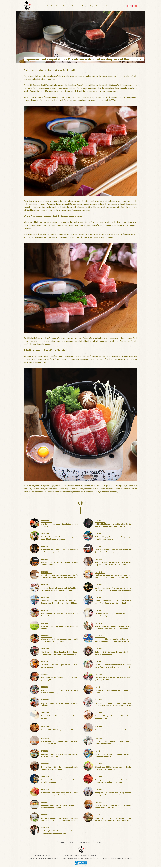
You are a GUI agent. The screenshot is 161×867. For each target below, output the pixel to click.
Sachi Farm (99, 6)
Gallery (91, 6)
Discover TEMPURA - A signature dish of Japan (59, 730)
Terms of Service (85, 842)
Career (108, 6)
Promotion (75, 6)
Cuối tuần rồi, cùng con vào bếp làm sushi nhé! (112, 730)
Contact (98, 842)
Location (66, 6)
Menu (58, 6)
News (84, 6)
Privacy (72, 842)
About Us (50, 6)
